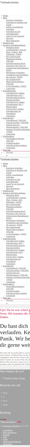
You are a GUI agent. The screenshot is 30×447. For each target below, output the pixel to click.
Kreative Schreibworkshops (14, 45)
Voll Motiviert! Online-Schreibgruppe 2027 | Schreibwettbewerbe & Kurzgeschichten (15, 96)
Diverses (9, 38)
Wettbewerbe (8, 43)
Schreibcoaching (13, 143)
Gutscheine (10, 88)
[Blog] (7, 422)
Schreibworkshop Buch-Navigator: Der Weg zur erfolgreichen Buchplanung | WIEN (17, 66)
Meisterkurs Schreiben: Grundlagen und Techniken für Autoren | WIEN (17, 74)
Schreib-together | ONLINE (17, 123)
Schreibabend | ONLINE (16, 120)
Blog (5, 18)
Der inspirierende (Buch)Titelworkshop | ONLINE (15, 81)
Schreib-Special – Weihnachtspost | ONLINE (17, 126)
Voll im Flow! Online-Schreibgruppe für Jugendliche (15, 111)
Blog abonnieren (13, 41)
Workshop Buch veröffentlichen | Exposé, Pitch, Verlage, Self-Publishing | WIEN (16, 50)
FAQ (5, 437)
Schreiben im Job (13, 31)
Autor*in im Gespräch (15, 36)
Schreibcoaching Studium (16, 145)
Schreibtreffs (8, 118)
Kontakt (6, 435)
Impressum (7, 444)
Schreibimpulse (12, 34)
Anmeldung (8, 430)
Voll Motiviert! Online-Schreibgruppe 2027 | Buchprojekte (15, 104)
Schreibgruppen (9, 91)
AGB (5, 439)
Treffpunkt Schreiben (11, 426)
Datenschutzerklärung (12, 442)
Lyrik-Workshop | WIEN (16, 86)
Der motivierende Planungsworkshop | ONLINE (14, 58)
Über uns (6, 150)
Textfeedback (8, 136)
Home (5, 16)
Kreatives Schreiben (14, 20)
